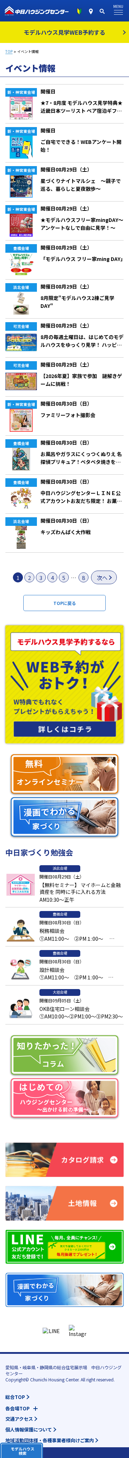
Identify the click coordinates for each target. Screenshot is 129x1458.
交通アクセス (19, 1418)
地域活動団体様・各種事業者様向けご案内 (49, 1440)
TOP (9, 51)
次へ (102, 577)
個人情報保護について (28, 1429)
